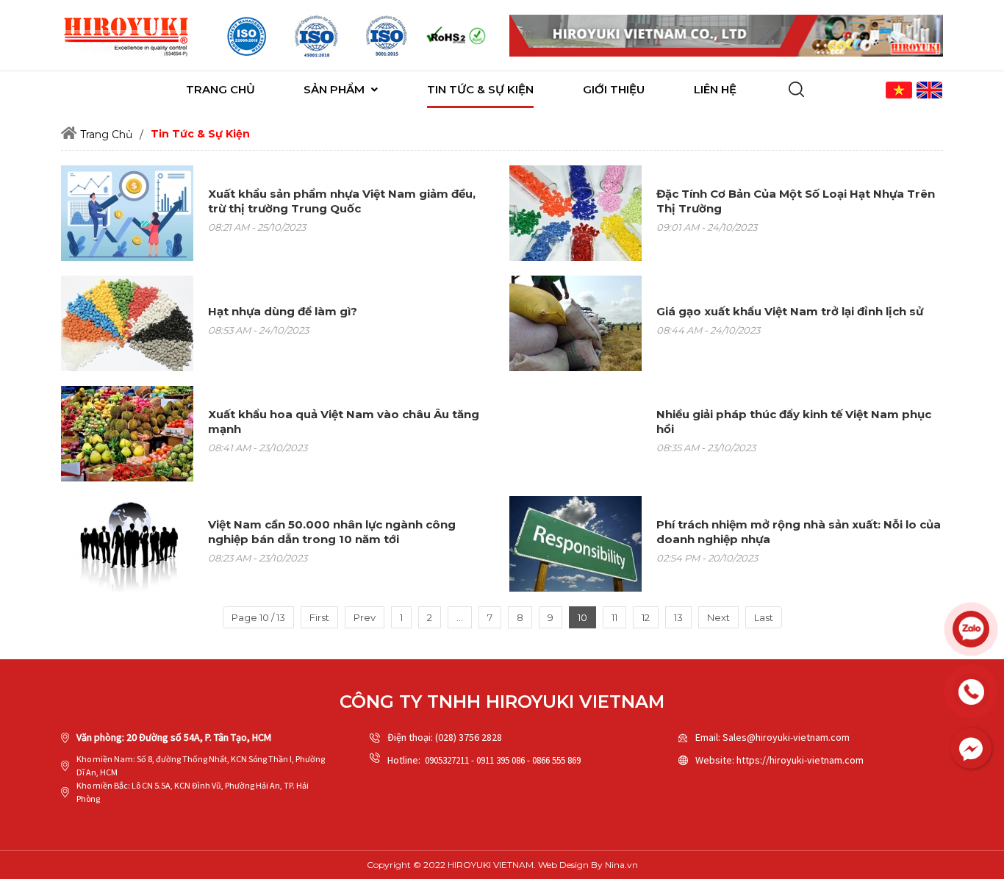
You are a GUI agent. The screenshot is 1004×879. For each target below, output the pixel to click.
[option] (246, 36)
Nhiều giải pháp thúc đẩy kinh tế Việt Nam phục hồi (793, 421)
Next (718, 617)
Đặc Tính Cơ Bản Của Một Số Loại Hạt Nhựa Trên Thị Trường (795, 201)
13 (678, 617)
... (459, 617)
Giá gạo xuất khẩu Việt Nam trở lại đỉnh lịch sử (789, 311)
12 (646, 617)
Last (763, 617)
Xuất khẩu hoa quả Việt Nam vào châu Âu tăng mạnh (343, 421)
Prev (365, 617)
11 (614, 617)
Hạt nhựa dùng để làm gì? (282, 311)
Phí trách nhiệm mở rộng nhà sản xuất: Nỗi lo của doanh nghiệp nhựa (798, 531)
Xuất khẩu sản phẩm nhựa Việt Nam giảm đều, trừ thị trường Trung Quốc (342, 201)
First (319, 617)
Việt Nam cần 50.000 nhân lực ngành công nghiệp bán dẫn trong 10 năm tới (332, 531)
